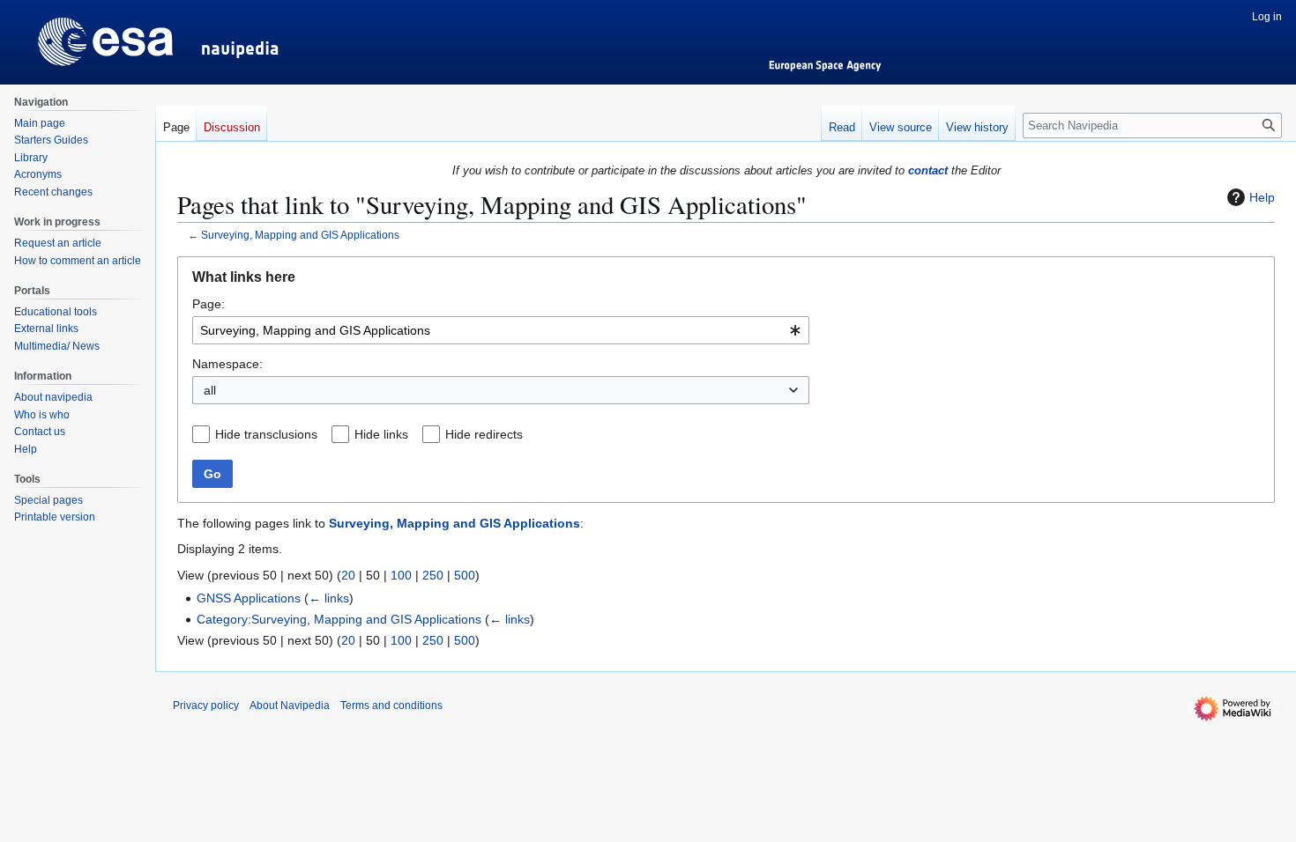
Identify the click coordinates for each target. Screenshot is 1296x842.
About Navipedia (290, 705)
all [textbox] (210, 390)
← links (329, 598)
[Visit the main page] (77, 35)
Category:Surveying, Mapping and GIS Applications (339, 619)
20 (348, 575)
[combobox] (500, 330)
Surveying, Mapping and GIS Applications (300, 234)
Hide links (381, 434)
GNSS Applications (249, 598)
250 (432, 575)
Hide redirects (484, 434)
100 (401, 575)
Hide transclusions (266, 434)
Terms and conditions (391, 705)
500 (464, 575)
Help (1262, 197)
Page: (208, 304)
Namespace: (227, 364)
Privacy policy (206, 705)
